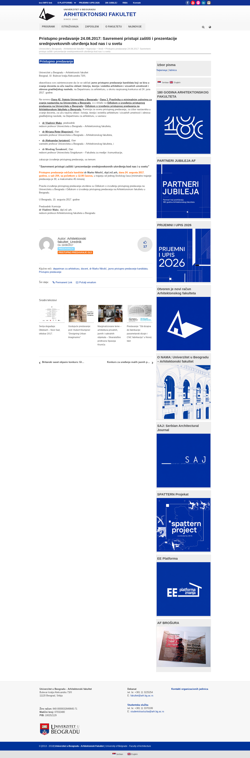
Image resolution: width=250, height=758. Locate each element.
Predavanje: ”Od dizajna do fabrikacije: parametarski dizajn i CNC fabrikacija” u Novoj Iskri (139, 333)
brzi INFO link (45, 3)
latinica (173, 70)
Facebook (187, 3)
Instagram (209, 3)
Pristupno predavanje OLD (75, 252)
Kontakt (137, 3)
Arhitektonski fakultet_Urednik (72, 240)
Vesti (100, 49)
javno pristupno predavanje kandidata (128, 268)
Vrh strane (202, 746)
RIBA (125, 3)
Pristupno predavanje (50, 272)
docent (84, 268)
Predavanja (66, 249)
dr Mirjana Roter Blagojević (57, 131)
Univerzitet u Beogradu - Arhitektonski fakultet (61, 49)
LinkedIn (203, 3)
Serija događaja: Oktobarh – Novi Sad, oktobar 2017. (49, 330)
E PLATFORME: (65, 3)
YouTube (193, 3)
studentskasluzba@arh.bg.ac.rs (147, 711)
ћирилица (162, 70)
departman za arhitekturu (66, 268)
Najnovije (91, 49)
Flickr (198, 3)
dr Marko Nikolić (98, 268)
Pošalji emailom (87, 282)
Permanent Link (64, 282)
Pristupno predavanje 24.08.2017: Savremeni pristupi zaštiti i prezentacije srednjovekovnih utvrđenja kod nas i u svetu (95, 50)
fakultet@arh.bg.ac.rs (141, 695)
